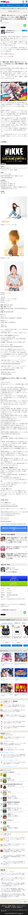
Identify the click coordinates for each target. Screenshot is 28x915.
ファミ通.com (13, 907)
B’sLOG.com (19, 907)
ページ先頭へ (24, 901)
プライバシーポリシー (21, 905)
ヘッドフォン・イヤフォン (7, 623)
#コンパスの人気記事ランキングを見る (7, 741)
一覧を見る (25, 619)
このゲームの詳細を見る (12, 571)
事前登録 (10, 11)
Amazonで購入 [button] (6, 645)
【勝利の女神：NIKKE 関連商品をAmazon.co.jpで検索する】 (14, 528)
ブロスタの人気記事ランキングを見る (7, 752)
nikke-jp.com (9, 592)
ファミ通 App (5, 2)
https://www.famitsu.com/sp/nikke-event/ (11, 363)
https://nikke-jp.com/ (7, 374)
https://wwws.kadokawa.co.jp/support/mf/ (9, 506)
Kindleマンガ (17, 623)
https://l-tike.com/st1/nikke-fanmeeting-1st (13, 346)
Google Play (14, 583)
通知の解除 (7, 907)
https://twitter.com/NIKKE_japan (12, 594)
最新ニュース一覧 (21, 8)
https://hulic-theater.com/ (6, 177)
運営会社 (14, 905)
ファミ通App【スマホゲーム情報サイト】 (8, 8)
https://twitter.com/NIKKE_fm (9, 369)
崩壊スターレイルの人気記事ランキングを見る (9, 747)
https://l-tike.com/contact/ (6, 521)
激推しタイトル (16, 11)
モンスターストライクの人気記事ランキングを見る (9, 760)
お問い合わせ (4, 905)
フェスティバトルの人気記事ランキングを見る (9, 766)
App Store (14, 578)
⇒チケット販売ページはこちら (7, 53)
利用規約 (9, 905)
